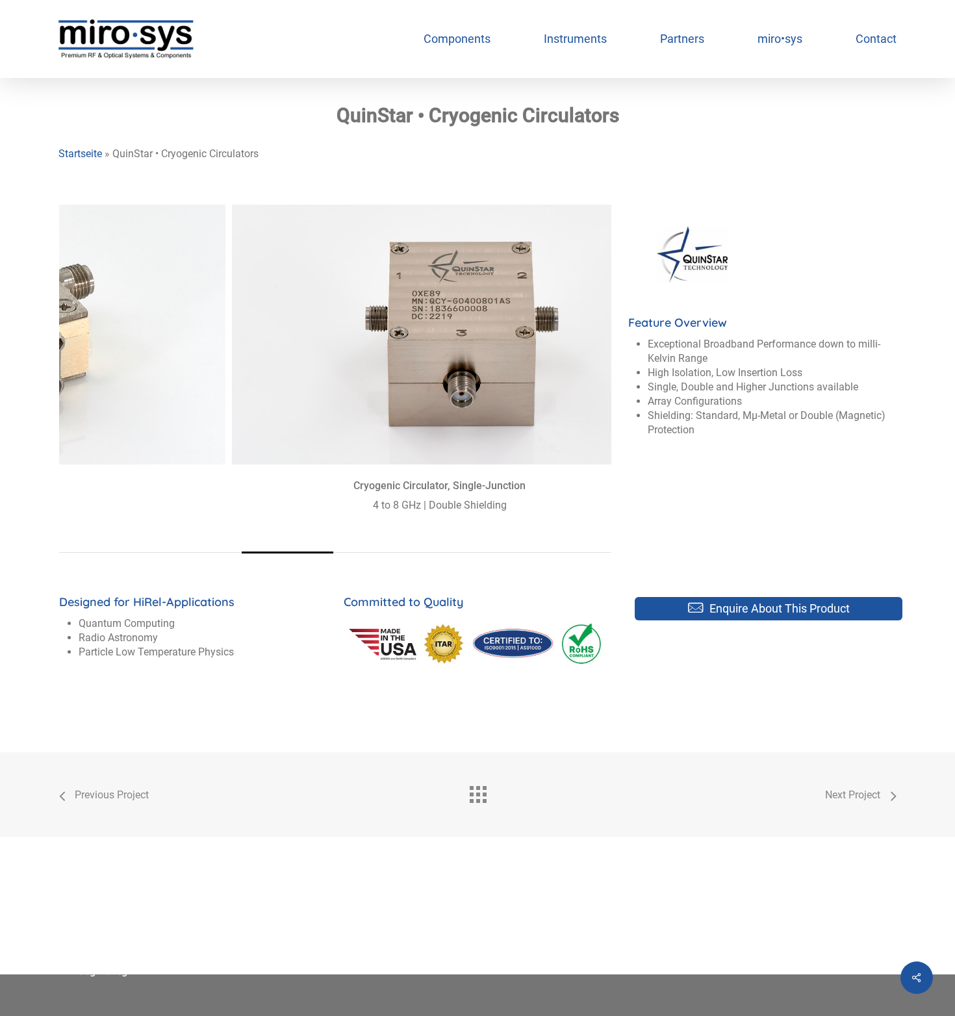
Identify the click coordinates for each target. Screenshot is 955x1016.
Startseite (80, 153)
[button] (779, 609)
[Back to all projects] (477, 791)
